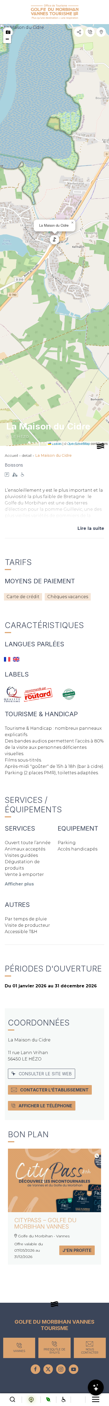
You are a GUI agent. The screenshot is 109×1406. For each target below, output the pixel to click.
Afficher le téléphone (45, 1105)
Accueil (11, 455)
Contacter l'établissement (54, 1089)
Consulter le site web (45, 1073)
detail (26, 455)
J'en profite (77, 1250)
